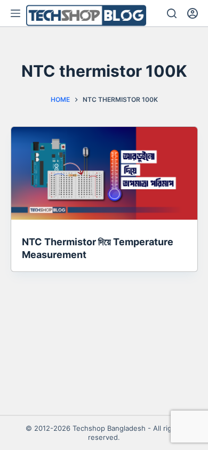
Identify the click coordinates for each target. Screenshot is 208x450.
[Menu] (15, 13)
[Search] (172, 13)
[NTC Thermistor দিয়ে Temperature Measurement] (104, 173)
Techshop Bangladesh (109, 428)
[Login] (192, 13)
